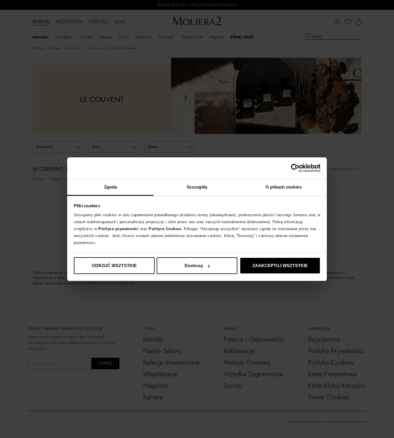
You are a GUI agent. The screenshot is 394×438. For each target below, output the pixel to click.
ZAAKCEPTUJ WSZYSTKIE (280, 265)
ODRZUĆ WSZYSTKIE (114, 265)
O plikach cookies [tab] (283, 186)
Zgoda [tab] (110, 186)
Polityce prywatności (118, 229)
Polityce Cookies (165, 229)
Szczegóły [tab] (197, 186)
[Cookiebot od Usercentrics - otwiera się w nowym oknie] (295, 168)
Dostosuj (194, 265)
